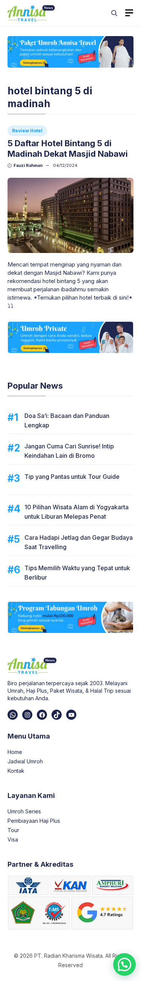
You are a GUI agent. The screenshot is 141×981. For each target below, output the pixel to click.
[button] (114, 13)
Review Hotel (27, 130)
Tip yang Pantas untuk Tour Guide (72, 476)
